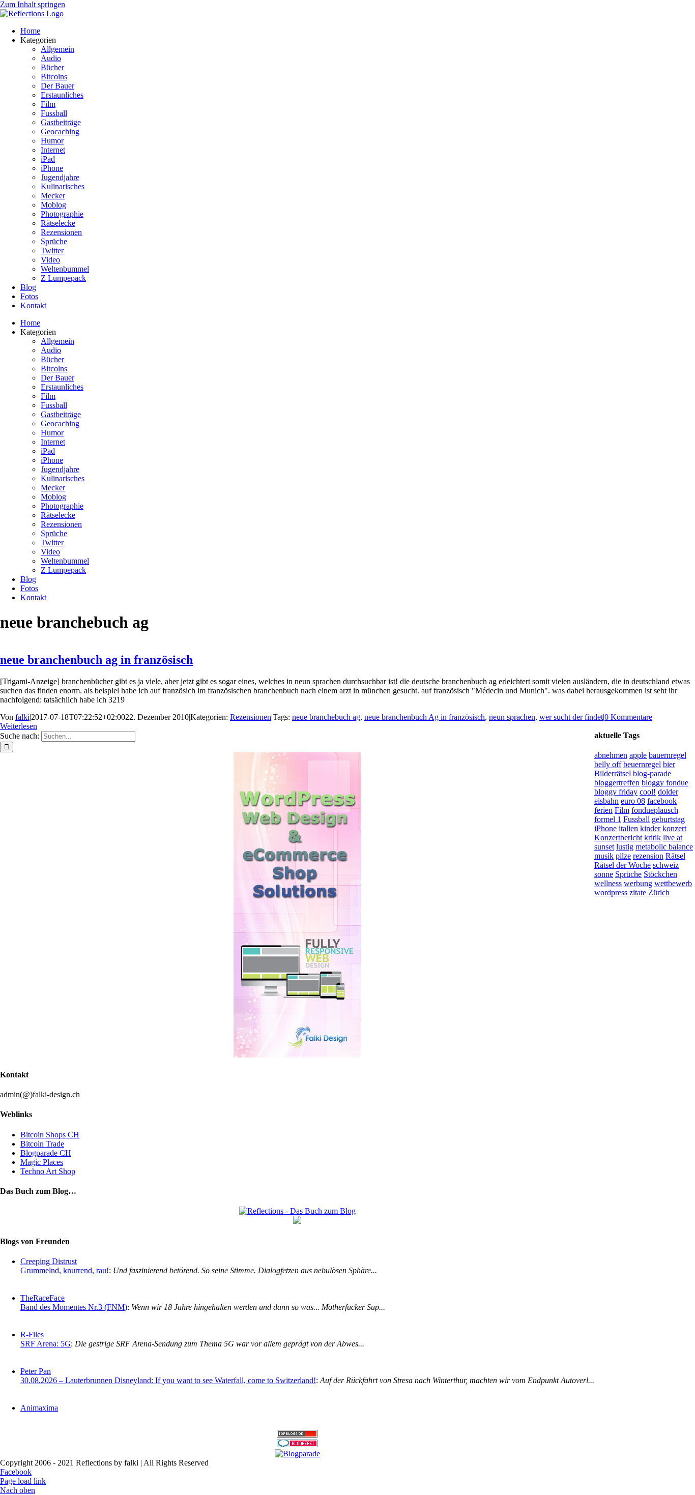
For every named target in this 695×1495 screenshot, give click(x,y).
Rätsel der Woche (622, 865)
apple (638, 755)
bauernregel (667, 755)
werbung (638, 883)
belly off (607, 764)
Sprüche (628, 874)
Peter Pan (35, 1371)
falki (22, 717)
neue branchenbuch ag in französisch (96, 659)
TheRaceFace (42, 1298)
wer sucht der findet (571, 717)
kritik (652, 837)
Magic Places (41, 1162)
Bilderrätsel (612, 773)
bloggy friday (616, 791)
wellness (608, 883)
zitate (637, 892)
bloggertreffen (617, 782)
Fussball (636, 819)
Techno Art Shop (47, 1171)
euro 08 (633, 801)
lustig (624, 846)
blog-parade (652, 773)
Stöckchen (660, 874)
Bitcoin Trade (42, 1143)
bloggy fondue (665, 782)
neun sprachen (512, 717)
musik (604, 856)
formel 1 (607, 819)
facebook (662, 801)
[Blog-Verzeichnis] (297, 1444)
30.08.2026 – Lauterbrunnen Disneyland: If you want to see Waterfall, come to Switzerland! (168, 1380)
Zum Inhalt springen (32, 4)
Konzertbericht (618, 837)
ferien (603, 810)
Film (622, 810)
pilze (623, 856)
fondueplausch (654, 810)
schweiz (666, 865)
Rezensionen (250, 717)
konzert (674, 828)
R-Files (32, 1334)
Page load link (23, 1481)
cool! (648, 791)
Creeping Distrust (48, 1261)
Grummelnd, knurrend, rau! (64, 1270)
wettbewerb (673, 883)
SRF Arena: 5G (45, 1343)
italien (628, 828)
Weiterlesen (18, 726)
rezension (648, 856)
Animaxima (39, 1407)
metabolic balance (664, 846)
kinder (650, 828)
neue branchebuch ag (326, 717)
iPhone (605, 828)
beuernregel (642, 764)
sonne (603, 874)
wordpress (610, 892)
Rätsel (675, 856)
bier (669, 764)
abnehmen (610, 755)
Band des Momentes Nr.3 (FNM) (73, 1307)
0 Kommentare (628, 717)
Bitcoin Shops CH (49, 1134)
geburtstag (668, 819)
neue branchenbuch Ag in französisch (424, 717)
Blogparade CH (45, 1153)
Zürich (659, 892)
